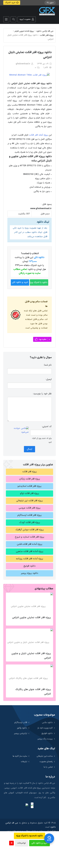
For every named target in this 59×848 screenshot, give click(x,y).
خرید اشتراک (10, 2)
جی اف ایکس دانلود (44, 31)
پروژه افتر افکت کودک (29, 522)
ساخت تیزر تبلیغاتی (45, 756)
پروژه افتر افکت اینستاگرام (29, 515)
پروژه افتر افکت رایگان (29, 479)
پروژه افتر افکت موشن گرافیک (29, 529)
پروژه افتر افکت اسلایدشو (29, 486)
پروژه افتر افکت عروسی (29, 508)
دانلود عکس (47, 722)
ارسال (29, 449)
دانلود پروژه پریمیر (29, 573)
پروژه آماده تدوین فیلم (24, 31)
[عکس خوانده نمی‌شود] (18, 430)
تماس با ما (48, 767)
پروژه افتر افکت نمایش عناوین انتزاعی (31, 617)
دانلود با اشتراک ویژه (38, 282)
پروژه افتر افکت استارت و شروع (29, 537)
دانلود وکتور (22, 727)
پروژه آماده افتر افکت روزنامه (29, 558)
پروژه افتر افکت (46, 35)
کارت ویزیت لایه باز (45, 727)
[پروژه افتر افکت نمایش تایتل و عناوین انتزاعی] (29, 639)
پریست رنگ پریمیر (45, 738)
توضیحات (21, 843)
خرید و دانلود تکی (20, 282)
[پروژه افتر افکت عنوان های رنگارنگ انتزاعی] (29, 675)
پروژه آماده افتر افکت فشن (29, 544)
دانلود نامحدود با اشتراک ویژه (29, 835)
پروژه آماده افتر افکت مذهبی (29, 551)
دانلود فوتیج (29, 566)
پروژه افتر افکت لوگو (29, 493)
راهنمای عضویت (46, 761)
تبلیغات (24, 761)
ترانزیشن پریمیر (20, 733)
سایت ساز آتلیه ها (20, 756)
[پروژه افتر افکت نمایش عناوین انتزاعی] (29, 603)
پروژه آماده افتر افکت (38, 135)
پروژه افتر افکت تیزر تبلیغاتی (29, 500)
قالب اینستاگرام (20, 722)
